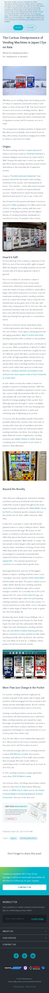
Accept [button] (18, 27)
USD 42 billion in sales (21, 776)
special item (8, 560)
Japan (13, 838)
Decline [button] (30, 28)
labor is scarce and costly (33, 335)
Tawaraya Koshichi (35, 153)
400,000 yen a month (19, 754)
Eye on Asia (20, 786)
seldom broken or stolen (25, 438)
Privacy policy (18, 987)
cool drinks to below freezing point (24, 630)
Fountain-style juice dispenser (23, 175)
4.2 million (12, 204)
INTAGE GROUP (35, 982)
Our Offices (9, 938)
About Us (8, 931)
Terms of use (30, 987)
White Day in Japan (20, 790)
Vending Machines (28, 838)
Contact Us (9, 944)
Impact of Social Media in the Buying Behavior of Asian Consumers (23, 794)
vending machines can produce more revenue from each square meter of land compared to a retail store (24, 374)
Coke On (31, 595)
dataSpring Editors (20, 53)
